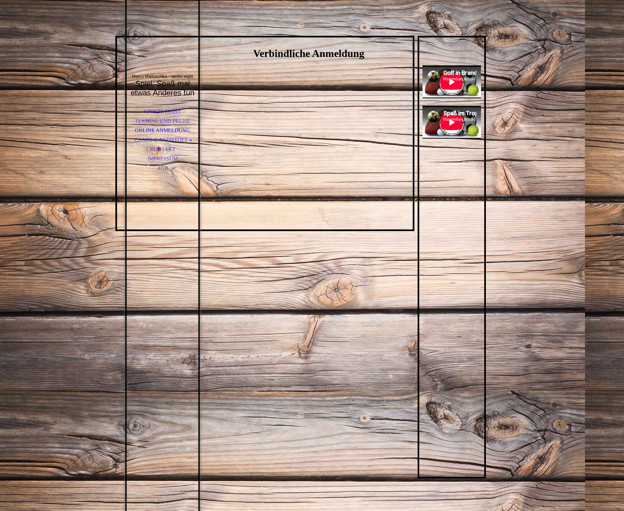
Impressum (163, 158)
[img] (162, 45)
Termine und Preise (162, 121)
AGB (162, 168)
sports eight (162, 111)
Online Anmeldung (162, 130)
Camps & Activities (161, 140)
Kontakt (163, 149)
